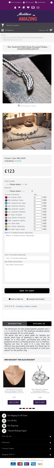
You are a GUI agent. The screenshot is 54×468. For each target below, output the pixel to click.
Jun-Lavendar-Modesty (16, 212)
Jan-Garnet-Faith (14, 197)
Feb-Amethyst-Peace (15, 200)
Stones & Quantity (12, 194)
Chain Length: (10, 181)
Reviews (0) (39, 323)
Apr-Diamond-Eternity (16, 206)
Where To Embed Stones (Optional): (19, 233)
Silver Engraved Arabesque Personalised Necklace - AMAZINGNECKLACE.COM (40, 391)
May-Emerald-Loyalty (16, 209)
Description (14, 323)
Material (8, 188)
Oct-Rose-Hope (14, 223)
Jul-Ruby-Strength (15, 215)
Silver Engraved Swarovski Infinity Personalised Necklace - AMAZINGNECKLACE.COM (14, 391)
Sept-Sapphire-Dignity (16, 220)
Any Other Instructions (13, 262)
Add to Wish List (17, 299)
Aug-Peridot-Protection (16, 218)
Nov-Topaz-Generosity (16, 226)
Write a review (31, 306)
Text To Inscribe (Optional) (15, 255)
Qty (35, 194)
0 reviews (19, 306)
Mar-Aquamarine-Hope (16, 203)
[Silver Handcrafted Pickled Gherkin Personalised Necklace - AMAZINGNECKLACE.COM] (27, 78)
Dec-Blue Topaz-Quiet (16, 229)
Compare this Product (37, 299)
